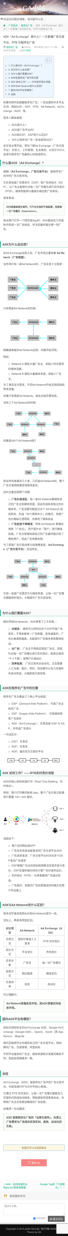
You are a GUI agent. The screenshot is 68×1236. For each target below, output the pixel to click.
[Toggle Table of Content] (47, 60)
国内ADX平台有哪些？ (22, 90)
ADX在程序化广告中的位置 (24, 77)
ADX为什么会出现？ (21, 69)
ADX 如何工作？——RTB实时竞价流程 (31, 81)
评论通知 (40, 1218)
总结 (13, 94)
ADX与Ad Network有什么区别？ (27, 85)
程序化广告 (27, 25)
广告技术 (13, 25)
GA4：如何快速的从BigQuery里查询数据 (15, 1185)
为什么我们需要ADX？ (22, 73)
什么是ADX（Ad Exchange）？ (27, 65)
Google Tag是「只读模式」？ (52, 1185)
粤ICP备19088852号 (51, 1228)
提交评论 (57, 1219)
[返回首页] (4, 25)
